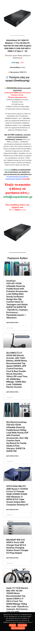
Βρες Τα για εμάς (17, 210)
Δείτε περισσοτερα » (12, 322)
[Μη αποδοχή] (33, 622)
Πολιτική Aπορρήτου (18, 628)
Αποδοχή (12, 625)
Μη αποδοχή (22, 625)
